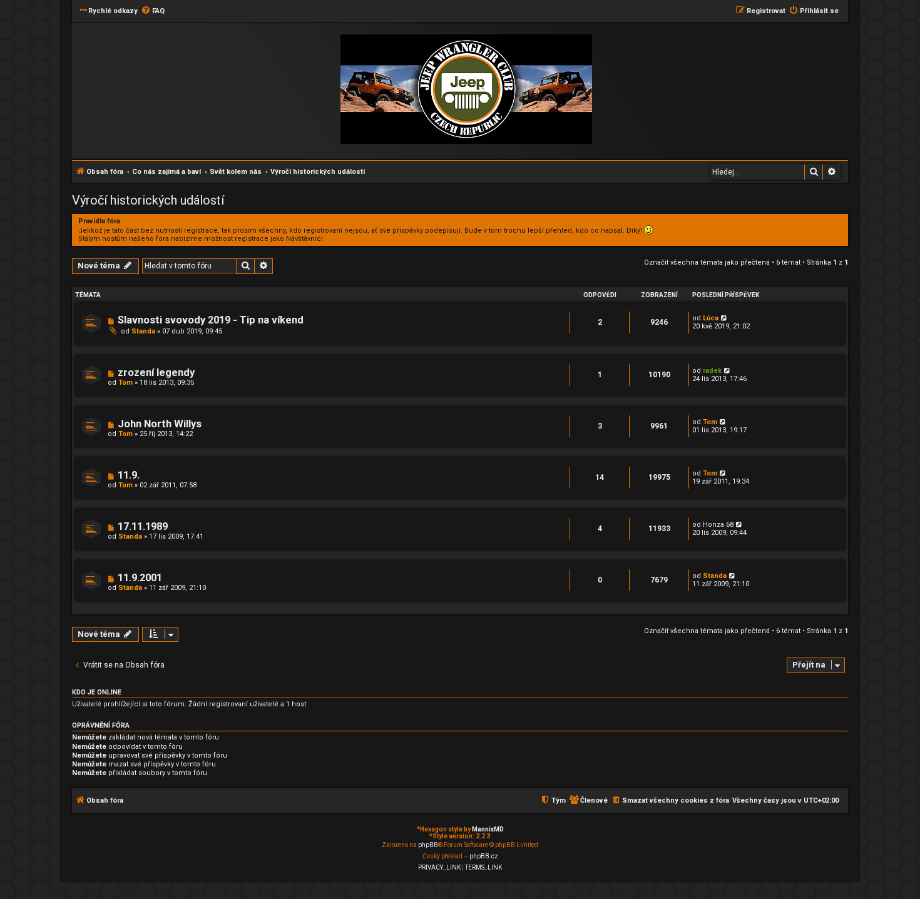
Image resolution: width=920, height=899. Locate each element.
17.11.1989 (143, 526)
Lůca (710, 318)
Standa (143, 331)
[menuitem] (153, 11)
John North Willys (160, 424)
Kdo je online (96, 692)
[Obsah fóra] (466, 89)
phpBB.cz (483, 856)
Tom (125, 382)
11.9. (129, 475)
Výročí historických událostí (148, 200)
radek (712, 371)
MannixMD (488, 829)
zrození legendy (156, 372)
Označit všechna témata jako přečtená (707, 262)
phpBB (428, 844)
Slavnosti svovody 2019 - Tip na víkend (211, 320)
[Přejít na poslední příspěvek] (724, 318)
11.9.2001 (140, 578)
